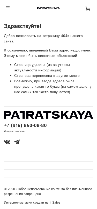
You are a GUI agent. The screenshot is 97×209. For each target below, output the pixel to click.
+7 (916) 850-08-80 (25, 125)
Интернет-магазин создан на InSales (32, 202)
